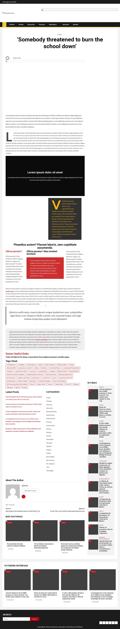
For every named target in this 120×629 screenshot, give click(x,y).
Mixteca (49, 432)
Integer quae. (10, 291)
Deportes (49, 404)
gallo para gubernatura (65, 374)
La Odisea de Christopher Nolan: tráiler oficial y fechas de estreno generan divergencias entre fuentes (105, 487)
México (48, 429)
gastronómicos (11, 377)
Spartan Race (59, 384)
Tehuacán (76, 384)
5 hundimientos (11, 364)
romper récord (41, 384)
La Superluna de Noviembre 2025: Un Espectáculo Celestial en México (105, 503)
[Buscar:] (16, 619)
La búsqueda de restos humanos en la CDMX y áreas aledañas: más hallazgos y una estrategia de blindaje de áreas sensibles (23, 421)
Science (50, 384)
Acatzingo (21, 364)
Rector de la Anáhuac (59, 381)
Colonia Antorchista (21, 371)
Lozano (54, 377)
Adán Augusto (31, 364)
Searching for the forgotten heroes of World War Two (23, 510)
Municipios (53, 24)
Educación (31, 24)
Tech (47, 467)
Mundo (48, 436)
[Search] (116, 24)
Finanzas (42, 24)
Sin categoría (50, 464)
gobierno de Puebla (24, 377)
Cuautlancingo (42, 371)
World (17, 387)
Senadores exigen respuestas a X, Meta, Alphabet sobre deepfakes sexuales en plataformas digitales (105, 469)
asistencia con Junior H (25, 368)
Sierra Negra (50, 457)
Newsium (70, 627)
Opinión (75, 24)
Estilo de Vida (50, 418)
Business (44, 368)
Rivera (32, 384)
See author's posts (30, 490)
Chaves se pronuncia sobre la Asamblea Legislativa (105, 530)
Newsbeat (33, 381)
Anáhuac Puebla (61, 364)
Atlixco (37, 368)
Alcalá (40, 364)
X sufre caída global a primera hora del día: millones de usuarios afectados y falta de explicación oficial (105, 430)
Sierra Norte (50, 460)
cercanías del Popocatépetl (71, 368)
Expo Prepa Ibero (51, 374)
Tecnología (49, 470)
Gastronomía (50, 425)
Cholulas (49, 401)
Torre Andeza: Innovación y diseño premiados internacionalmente (43, 546)
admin (25, 485)
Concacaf (32, 371)
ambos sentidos (49, 364)
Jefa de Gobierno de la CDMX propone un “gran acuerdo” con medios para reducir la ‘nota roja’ (105, 395)
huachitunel (45, 377)
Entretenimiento (51, 411)
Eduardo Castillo (62, 371)
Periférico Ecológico (44, 381)
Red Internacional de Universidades (17, 384)
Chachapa (9, 371)
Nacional (66, 24)
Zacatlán (24, 387)
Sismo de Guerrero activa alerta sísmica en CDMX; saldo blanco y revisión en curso (105, 412)
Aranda (71, 364)
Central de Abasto (55, 368)
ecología (52, 371)
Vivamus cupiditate (41, 339)
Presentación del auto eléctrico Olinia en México (16, 545)
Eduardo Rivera (74, 371)
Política (12, 24)
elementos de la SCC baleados (15, 374)
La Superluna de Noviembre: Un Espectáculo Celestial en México (105, 517)
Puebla (21, 24)
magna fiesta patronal (65, 377)
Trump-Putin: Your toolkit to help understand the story (67, 510)
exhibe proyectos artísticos (35, 374)
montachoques (11, 381)
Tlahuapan (10, 387)
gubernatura (36, 377)
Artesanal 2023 (11, 368)
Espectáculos (50, 415)
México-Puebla (22, 381)
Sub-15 (68, 384)
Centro (48, 397)
